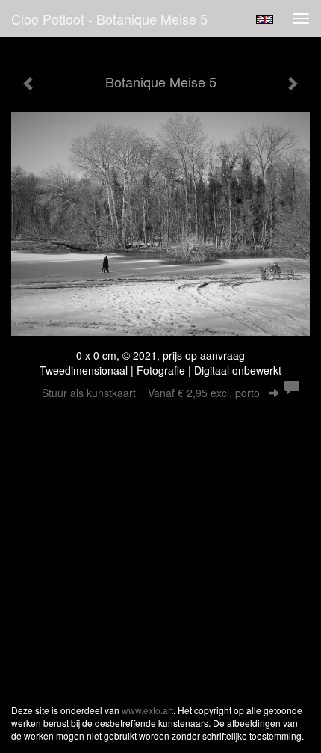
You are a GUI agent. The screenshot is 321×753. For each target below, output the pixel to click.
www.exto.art (147, 710)
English (264, 19)
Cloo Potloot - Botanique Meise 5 (109, 18)
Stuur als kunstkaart (151, 392)
